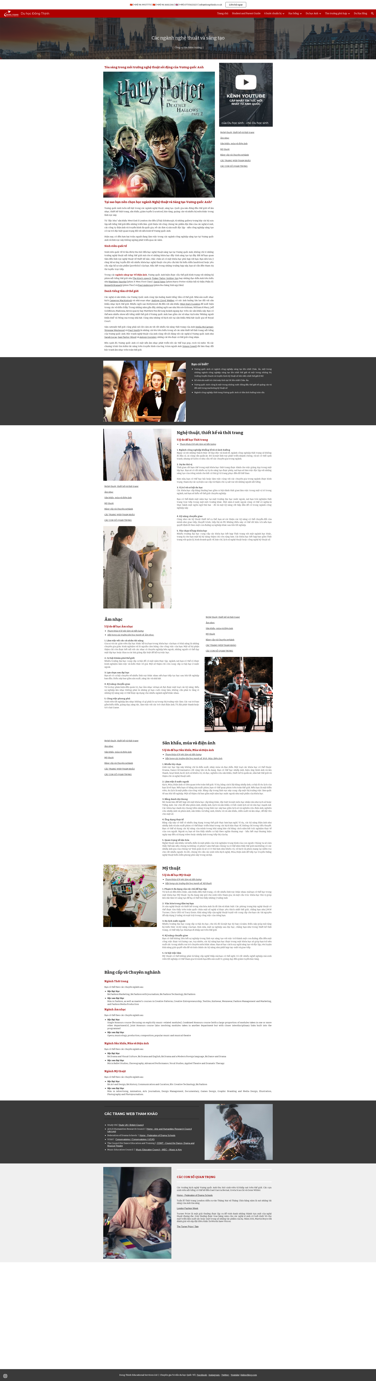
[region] (188, 4)
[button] (372, 13)
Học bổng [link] (293, 13)
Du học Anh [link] (312, 13)
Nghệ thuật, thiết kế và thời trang (237, 132)
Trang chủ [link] (222, 13)
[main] (188, 38)
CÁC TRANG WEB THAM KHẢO (235, 160)
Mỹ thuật (225, 149)
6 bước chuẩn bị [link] (273, 13)
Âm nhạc (224, 138)
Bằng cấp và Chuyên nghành (234, 155)
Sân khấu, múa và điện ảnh (233, 143)
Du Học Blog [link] (360, 13)
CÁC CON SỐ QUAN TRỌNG (234, 166)
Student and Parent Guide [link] (246, 13)
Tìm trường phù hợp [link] (336, 13)
